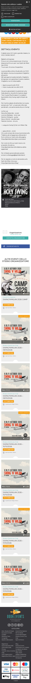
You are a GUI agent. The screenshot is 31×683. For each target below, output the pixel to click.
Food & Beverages (21, 634)
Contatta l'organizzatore (15, 238)
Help (3, 652)
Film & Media (19, 633)
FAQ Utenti (19, 652)
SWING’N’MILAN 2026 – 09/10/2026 (13, 349)
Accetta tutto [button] (15, 20)
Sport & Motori (20, 640)
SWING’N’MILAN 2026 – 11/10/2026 (13, 542)
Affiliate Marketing (21, 654)
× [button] (29, 2)
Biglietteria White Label (8, 656)
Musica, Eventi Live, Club (10, 345)
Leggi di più (14, 10)
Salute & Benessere (7, 640)
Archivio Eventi (20, 645)
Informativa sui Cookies (22, 647)
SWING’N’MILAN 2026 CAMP (15, 299)
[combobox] (27, 2)
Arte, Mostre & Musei (8, 631)
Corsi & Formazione (9, 297)
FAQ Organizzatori (7, 654)
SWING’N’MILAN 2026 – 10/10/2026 (13, 445)
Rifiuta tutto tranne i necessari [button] (15, 25)
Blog (17, 644)
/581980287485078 (13, 246)
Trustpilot (16, 680)
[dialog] (15, 16)
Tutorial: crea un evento (8, 651)
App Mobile (19, 651)
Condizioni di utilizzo (21, 649)
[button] (15, 29)
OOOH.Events (17, 619)
